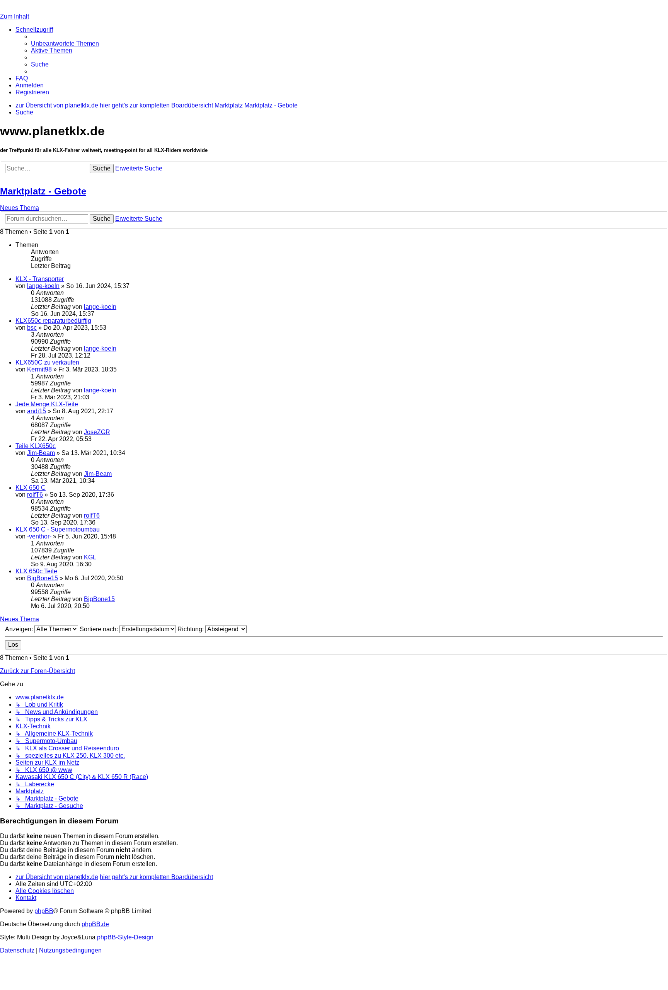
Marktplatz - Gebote (43, 191)
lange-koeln (43, 286)
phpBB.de (95, 924)
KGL (90, 557)
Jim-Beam (41, 453)
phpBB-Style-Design (125, 937)
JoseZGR (97, 432)
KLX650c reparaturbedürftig (53, 320)
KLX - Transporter (39, 279)
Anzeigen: (19, 629)
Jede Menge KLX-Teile (46, 404)
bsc (32, 327)
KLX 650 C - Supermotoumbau (57, 529)
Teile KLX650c (35, 446)
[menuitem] (65, 43)
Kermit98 (39, 369)
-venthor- (39, 536)
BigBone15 (42, 578)
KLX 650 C (30, 487)
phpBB (43, 911)
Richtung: (191, 629)
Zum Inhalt (14, 16)
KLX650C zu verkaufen (47, 362)
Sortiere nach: (99, 629)
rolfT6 (35, 494)
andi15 (36, 411)
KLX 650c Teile (36, 571)
